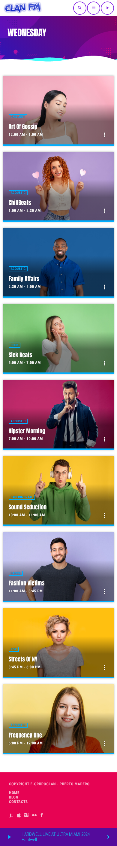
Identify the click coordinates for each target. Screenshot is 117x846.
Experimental (22, 497)
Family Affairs (24, 279)
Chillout (18, 117)
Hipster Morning (27, 431)
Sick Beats (20, 355)
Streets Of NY (23, 659)
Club (14, 345)
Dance (16, 573)
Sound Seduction (28, 507)
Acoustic (18, 193)
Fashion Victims (27, 583)
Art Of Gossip (23, 127)
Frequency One (25, 735)
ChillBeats (20, 203)
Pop (14, 649)
